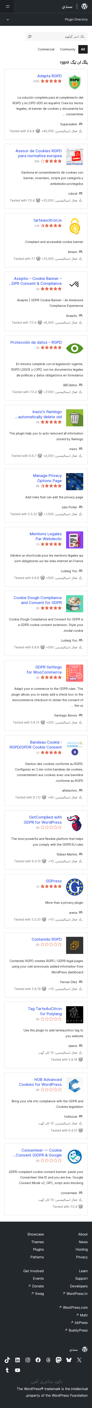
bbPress (79, 1322)
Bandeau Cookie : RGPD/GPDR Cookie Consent (36, 744)
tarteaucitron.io (48, 220)
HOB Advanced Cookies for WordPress (40, 1082)
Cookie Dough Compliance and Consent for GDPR (38, 600)
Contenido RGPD (47, 939)
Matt (82, 1315)
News (83, 1242)
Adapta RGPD (49, 76)
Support (81, 1278)
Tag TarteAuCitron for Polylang (45, 1011)
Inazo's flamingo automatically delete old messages (40, 414)
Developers (79, 1286)
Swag (37, 1293)
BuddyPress (76, 1330)
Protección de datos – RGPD (36, 342)
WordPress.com (73, 1307)
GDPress (54, 881)
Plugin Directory (76, 19)
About (83, 1234)
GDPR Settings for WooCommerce (44, 669)
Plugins (38, 1249)
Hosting (82, 1249)
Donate (36, 1286)
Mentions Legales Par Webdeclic (46, 536)
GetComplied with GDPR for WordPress (43, 819)
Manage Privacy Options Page (47, 478)
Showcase (35, 1234)
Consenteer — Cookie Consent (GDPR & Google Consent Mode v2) (39, 1153)
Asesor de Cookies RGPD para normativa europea (38, 153)
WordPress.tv (75, 1293)
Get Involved (33, 1271)
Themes (37, 1242)
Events (38, 1278)
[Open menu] (7, 6)
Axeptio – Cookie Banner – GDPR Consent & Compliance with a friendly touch (35, 281)
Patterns (37, 1257)
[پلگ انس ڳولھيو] (29, 36)
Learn (83, 1271)
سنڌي (73, 1349)
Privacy (82, 1257)
